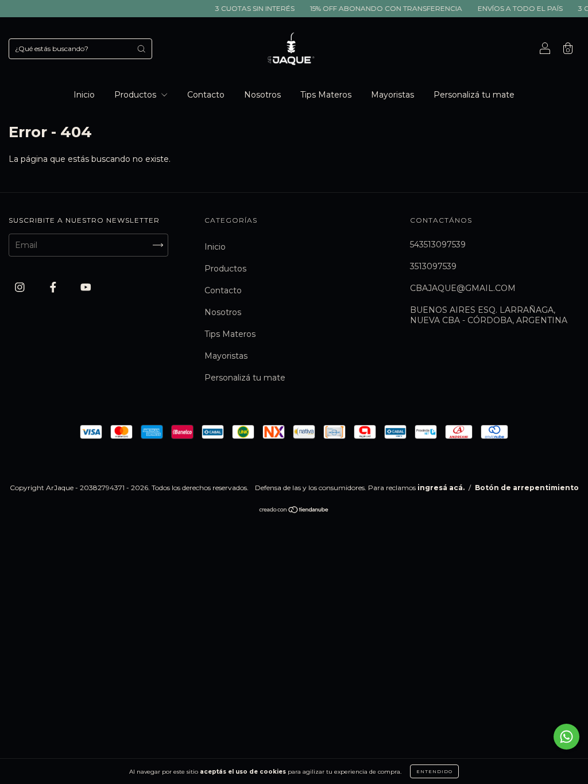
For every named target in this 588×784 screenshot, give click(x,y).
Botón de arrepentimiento (527, 487)
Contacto (206, 95)
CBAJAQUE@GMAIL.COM (463, 288)
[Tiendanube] (294, 511)
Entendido (434, 771)
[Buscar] (141, 49)
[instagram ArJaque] (21, 287)
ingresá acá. (441, 487)
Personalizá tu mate (474, 95)
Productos (136, 95)
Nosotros (262, 95)
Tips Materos (325, 95)
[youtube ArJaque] (86, 287)
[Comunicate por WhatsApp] (566, 737)
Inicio (84, 95)
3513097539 (433, 266)
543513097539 (438, 244)
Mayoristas (392, 95)
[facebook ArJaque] (54, 287)
